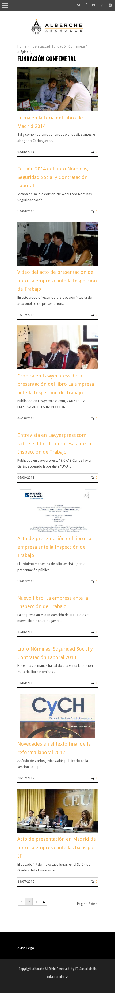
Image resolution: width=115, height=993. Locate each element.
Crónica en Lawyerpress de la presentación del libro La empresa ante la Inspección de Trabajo (55, 384)
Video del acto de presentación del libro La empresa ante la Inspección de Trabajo (57, 280)
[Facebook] (86, 5)
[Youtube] (93, 5)
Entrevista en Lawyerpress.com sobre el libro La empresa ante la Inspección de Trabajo (54, 443)
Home (21, 46)
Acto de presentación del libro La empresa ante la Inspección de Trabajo (54, 547)
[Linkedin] (102, 5)
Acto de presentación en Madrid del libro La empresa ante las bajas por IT (57, 847)
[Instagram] (110, 5)
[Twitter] (78, 5)
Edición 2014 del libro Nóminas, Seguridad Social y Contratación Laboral (53, 177)
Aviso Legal (26, 948)
